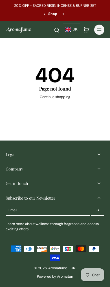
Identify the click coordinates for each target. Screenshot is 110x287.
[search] (56, 29)
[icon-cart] (86, 29)
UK (75, 29)
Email (12, 210)
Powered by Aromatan (55, 276)
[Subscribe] (97, 210)
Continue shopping (55, 97)
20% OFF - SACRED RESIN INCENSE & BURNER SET (55, 5)
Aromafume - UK (61, 268)
